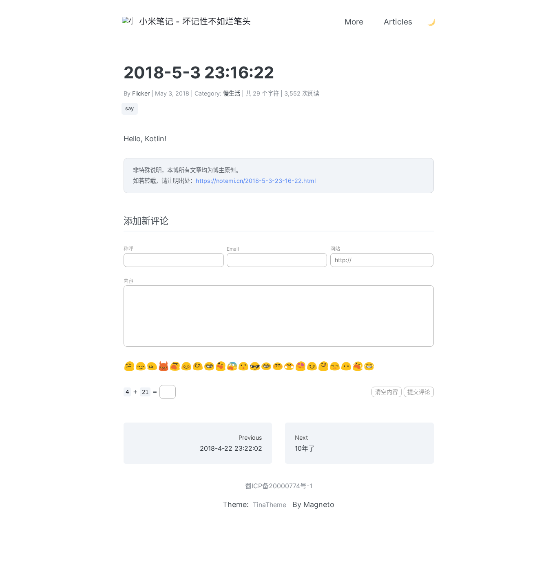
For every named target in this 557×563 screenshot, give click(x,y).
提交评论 (418, 391)
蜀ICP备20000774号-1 (278, 486)
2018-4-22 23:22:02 (231, 443)
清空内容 (386, 391)
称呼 (128, 249)
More (354, 22)
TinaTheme (269, 505)
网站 (335, 249)
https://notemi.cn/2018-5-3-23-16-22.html (256, 180)
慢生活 (231, 93)
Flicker (141, 93)
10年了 (305, 443)
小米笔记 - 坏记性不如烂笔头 (192, 21)
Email (233, 249)
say (129, 108)
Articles (398, 22)
